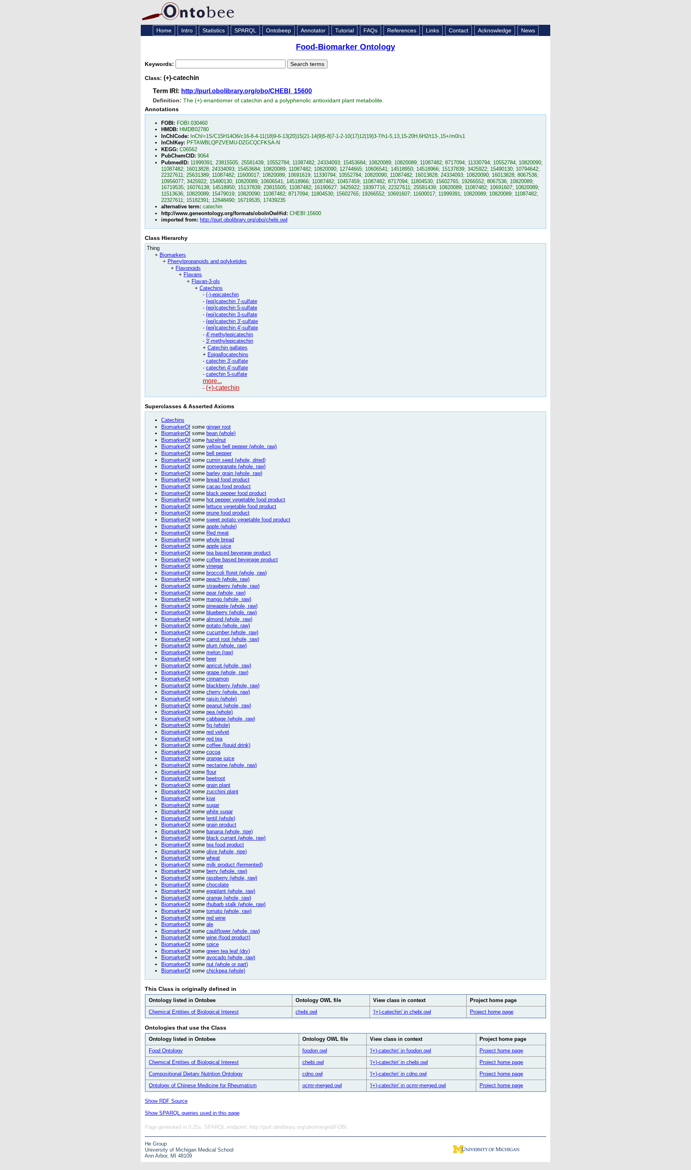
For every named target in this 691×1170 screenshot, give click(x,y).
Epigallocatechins (228, 354)
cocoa (213, 752)
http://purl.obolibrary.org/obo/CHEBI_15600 (246, 91)
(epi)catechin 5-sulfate (231, 308)
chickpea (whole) (225, 971)
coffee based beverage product (242, 560)
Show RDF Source (166, 1101)
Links (432, 30)
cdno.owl (312, 1074)
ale (209, 924)
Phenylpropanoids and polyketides (207, 261)
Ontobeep (278, 30)
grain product (221, 825)
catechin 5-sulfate (226, 374)
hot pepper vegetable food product (245, 500)
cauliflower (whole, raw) (233, 931)
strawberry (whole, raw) (233, 586)
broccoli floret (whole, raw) (236, 573)
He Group (156, 1144)
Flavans (193, 275)
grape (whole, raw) (227, 672)
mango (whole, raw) (228, 599)
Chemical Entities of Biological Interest (194, 1012)
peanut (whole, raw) (228, 706)
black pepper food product (236, 493)
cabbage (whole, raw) (230, 719)
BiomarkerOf (175, 427)
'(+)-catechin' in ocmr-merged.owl (408, 1085)
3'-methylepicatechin (229, 341)
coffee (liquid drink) (228, 745)
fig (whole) (218, 725)
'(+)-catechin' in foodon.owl (400, 1051)
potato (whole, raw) (228, 626)
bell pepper (219, 453)
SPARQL (245, 30)
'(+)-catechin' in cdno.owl (398, 1074)
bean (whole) (221, 433)
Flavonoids (188, 268)
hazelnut (216, 440)
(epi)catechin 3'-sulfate (232, 321)
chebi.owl (306, 1012)
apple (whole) (221, 526)
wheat (213, 858)
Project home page (491, 1012)
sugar (212, 805)
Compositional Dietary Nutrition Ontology (196, 1074)
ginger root (218, 427)
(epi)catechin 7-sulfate (231, 301)
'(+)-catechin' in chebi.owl (402, 1012)
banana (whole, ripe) (229, 832)
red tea (214, 739)
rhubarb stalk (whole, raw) (236, 904)
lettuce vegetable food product (241, 506)
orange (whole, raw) (228, 898)
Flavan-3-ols (206, 281)
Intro (187, 30)
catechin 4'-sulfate (227, 368)
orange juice (220, 758)
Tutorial (344, 30)
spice (212, 944)
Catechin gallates (228, 348)
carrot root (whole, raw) (232, 639)
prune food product (228, 513)
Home (164, 30)
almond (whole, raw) (229, 619)
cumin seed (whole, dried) (236, 460)
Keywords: (160, 64)
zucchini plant (222, 792)
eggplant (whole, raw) (230, 891)
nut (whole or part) (227, 964)
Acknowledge (494, 30)
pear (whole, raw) (226, 593)
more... (212, 380)
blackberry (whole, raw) (233, 686)
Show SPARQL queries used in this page (192, 1113)
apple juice (218, 546)
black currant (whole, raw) (236, 838)
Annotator (313, 30)
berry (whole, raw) (226, 871)
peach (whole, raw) (228, 579)
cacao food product (228, 486)
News (528, 30)
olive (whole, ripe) (226, 852)
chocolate (217, 885)
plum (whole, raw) (226, 646)
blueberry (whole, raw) (231, 612)
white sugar (219, 812)
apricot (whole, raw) (228, 666)
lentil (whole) (220, 818)
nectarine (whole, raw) (231, 765)
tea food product (225, 845)
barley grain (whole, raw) (234, 473)
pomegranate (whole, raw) (236, 466)
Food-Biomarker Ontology (345, 46)
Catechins (211, 288)
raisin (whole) (221, 699)
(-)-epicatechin (222, 294)
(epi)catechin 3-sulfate (231, 314)
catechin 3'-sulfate (227, 361)
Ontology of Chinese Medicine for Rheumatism (203, 1085)
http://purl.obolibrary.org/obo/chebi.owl (244, 220)
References (401, 30)
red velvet (217, 732)
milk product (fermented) (234, 865)
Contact (458, 30)
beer (211, 659)
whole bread (220, 540)
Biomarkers (173, 255)
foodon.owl (314, 1051)
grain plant (218, 785)
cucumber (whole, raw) (232, 632)
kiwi (210, 798)
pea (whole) (219, 712)
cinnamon (217, 679)
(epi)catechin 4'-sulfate (232, 328)
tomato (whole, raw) (229, 911)
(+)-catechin (223, 387)
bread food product (228, 480)
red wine (216, 918)
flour (211, 772)
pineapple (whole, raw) (232, 606)
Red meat (217, 533)
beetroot (215, 778)
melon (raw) (219, 652)
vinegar (214, 566)
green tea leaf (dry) (228, 951)
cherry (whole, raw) (228, 692)
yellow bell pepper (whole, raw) (241, 446)
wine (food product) (228, 937)
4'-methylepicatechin (229, 334)
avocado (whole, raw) (230, 957)
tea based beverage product (238, 553)
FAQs (370, 30)
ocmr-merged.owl (322, 1085)
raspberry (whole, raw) (231, 878)
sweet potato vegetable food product (248, 520)
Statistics (213, 30)
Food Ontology (166, 1051)
